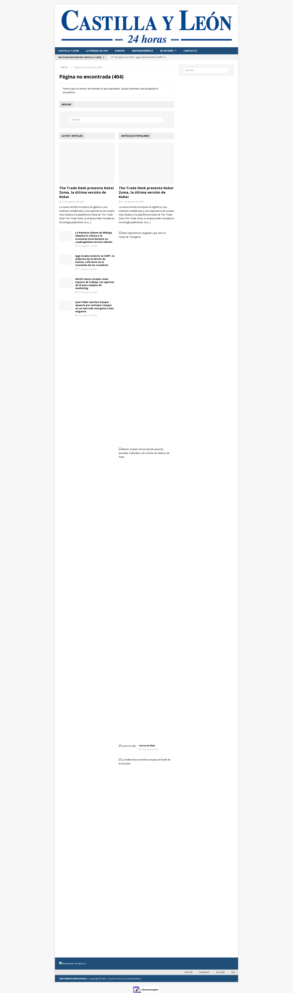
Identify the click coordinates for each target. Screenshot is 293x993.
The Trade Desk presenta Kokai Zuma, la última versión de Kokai (86, 192)
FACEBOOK (204, 972)
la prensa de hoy (97, 50)
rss (233, 972)
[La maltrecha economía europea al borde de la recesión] (145, 761)
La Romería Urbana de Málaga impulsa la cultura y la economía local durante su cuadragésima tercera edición (93, 237)
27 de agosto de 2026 (73, 201)
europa (120, 50)
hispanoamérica (142, 50)
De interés (167, 50)
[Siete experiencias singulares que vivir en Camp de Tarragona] (145, 235)
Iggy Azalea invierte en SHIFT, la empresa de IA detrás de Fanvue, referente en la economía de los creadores (94, 260)
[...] (89, 222)
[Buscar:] (116, 120)
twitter (188, 972)
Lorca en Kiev (147, 745)
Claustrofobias (133, 978)
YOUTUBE (220, 972)
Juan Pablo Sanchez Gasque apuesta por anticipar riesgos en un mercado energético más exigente (94, 306)
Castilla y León (68, 50)
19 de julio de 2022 (150, 749)
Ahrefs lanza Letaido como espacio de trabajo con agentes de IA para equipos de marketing (94, 283)
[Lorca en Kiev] (127, 746)
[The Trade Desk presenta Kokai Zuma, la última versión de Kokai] (87, 163)
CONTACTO (190, 50)
